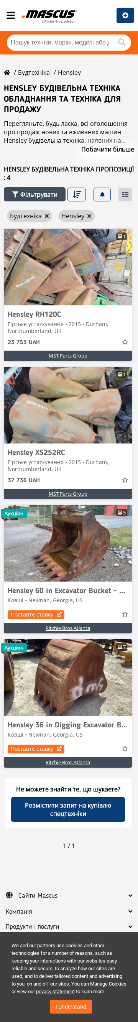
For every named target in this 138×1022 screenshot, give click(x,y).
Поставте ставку (32, 614)
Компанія (19, 911)
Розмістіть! (125, 15)
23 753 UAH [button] (24, 343)
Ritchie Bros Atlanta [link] (68, 628)
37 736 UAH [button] (24, 481)
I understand (71, 1007)
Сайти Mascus (38, 895)
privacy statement (55, 991)
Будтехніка (34, 72)
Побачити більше (107, 149)
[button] (35, 194)
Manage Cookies (108, 984)
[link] (68, 267)
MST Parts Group (68, 355)
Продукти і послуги (32, 926)
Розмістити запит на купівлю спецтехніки (68, 809)
